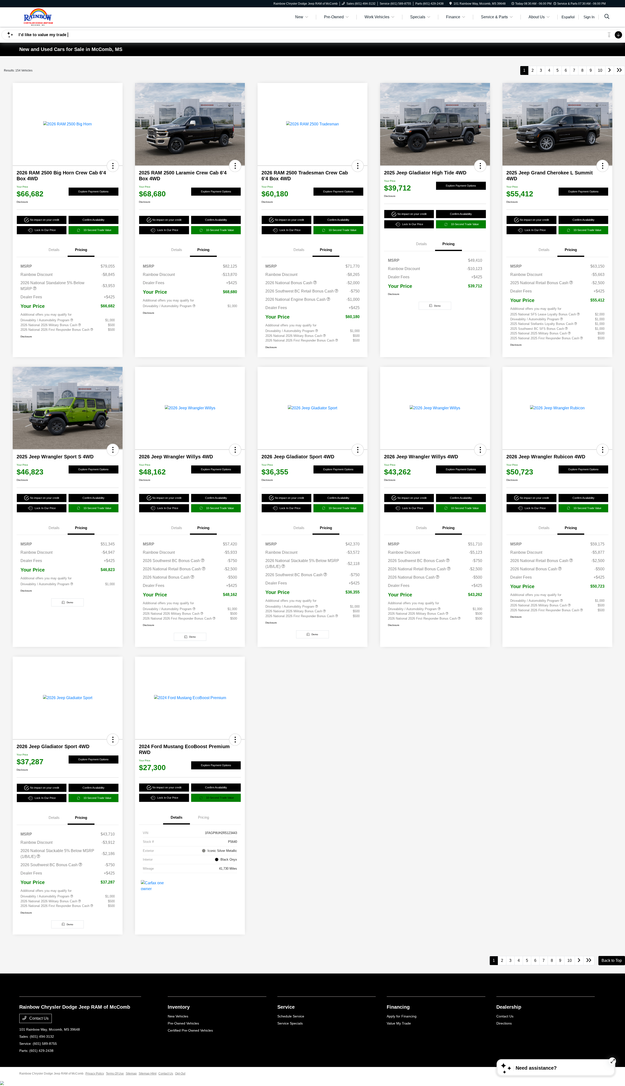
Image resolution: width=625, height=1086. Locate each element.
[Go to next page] (609, 70)
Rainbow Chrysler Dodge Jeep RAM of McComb (51, 1073)
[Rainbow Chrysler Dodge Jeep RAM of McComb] (61, 17)
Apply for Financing (402, 1016)
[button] (113, 166)
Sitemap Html (147, 1073)
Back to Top (612, 960)
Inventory (179, 1007)
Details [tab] (54, 250)
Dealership (508, 1007)
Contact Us (38, 1018)
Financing (398, 1007)
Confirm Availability (93, 219)
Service (286, 1007)
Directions (504, 1023)
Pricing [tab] (81, 250)
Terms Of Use (115, 1073)
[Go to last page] (619, 70)
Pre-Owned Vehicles (183, 1023)
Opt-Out (180, 1073)
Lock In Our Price (45, 230)
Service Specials (290, 1023)
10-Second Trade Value (97, 230)
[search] (606, 17)
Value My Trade (399, 1023)
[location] (450, 3)
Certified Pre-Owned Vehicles (190, 1030)
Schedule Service (290, 1016)
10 (600, 70)
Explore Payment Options (93, 191)
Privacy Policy (94, 1073)
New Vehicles (178, 1016)
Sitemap (131, 1073)
